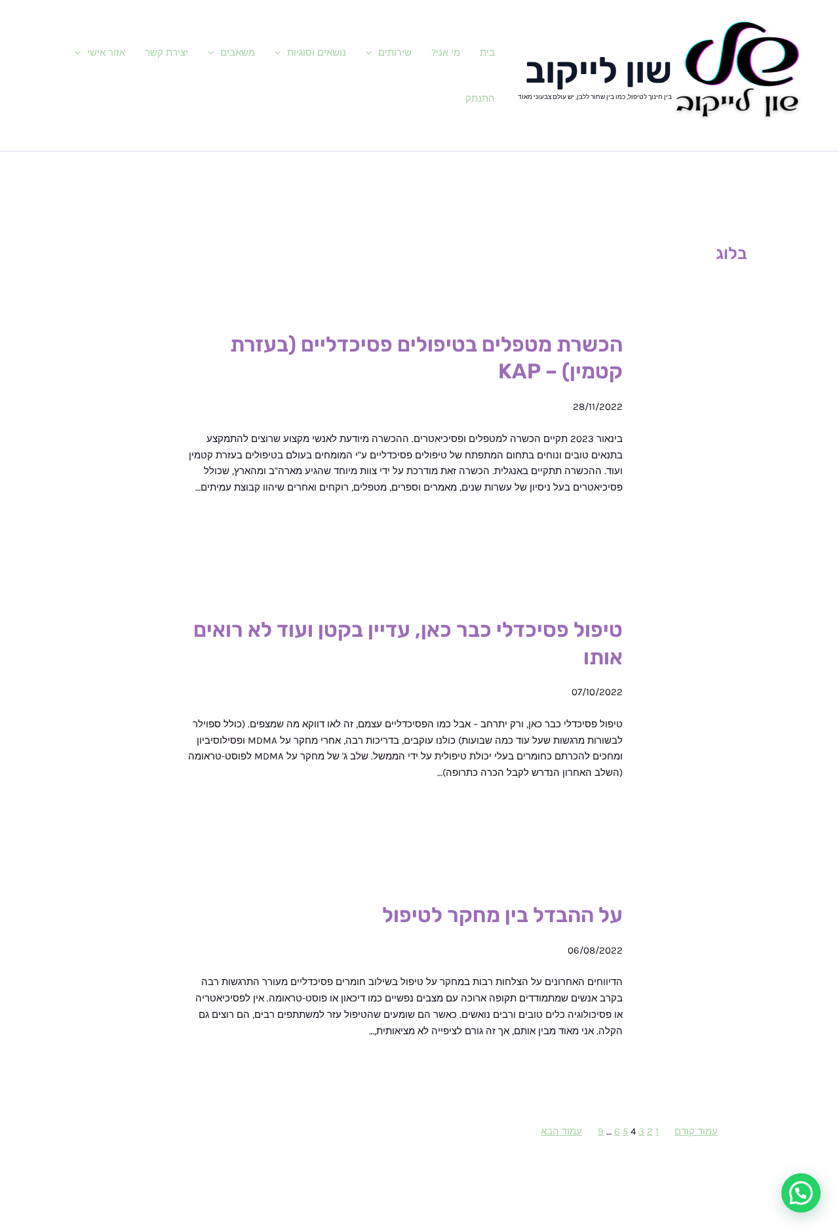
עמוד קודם (696, 1131)
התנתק (480, 98)
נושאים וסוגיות (316, 52)
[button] (372, 52)
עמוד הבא (561, 1131)
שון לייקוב (598, 70)
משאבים (237, 52)
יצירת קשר (166, 52)
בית (487, 52)
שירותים (395, 52)
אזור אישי (106, 52)
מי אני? (445, 52)
